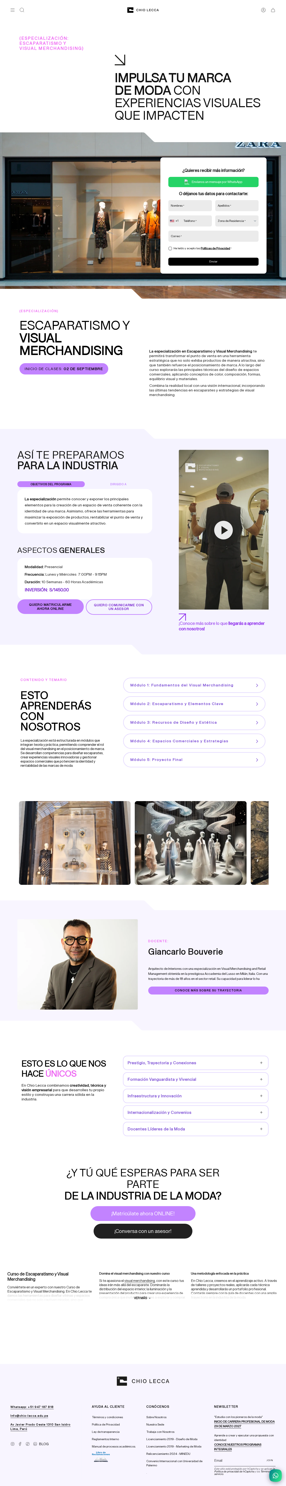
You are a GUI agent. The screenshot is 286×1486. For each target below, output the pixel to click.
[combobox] (174, 220)
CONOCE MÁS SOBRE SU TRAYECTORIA (208, 990)
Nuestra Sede (155, 1424)
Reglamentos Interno (105, 1439)
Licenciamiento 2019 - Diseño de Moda (171, 1439)
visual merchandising (139, 1281)
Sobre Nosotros (156, 1417)
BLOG (44, 1444)
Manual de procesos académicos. (114, 1446)
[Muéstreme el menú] (12, 10)
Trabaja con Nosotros (160, 1432)
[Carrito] (273, 10)
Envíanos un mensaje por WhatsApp (217, 182)
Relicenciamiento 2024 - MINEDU (168, 1454)
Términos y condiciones (107, 1417)
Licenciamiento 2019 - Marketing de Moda (173, 1446)
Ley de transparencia (106, 1432)
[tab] (51, 484)
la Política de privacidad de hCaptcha (244, 1470)
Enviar (213, 261)
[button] (22, 10)
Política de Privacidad (106, 1424)
